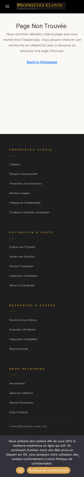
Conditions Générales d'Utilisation (29, 212)
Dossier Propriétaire (21, 266)
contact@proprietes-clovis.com (28, 426)
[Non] (78, 456)
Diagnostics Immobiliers (23, 275)
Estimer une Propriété (22, 247)
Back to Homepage (42, 62)
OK (20, 470)
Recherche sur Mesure (23, 320)
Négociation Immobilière (23, 339)
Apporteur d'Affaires (21, 393)
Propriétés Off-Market (22, 329)
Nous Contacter (18, 412)
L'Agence (14, 164)
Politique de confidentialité (48, 470)
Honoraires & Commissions (25, 183)
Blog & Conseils (18, 348)
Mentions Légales (19, 193)
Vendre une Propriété (21, 256)
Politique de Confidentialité (25, 202)
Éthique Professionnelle (23, 174)
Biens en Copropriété (21, 285)
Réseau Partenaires (21, 402)
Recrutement (17, 383)
